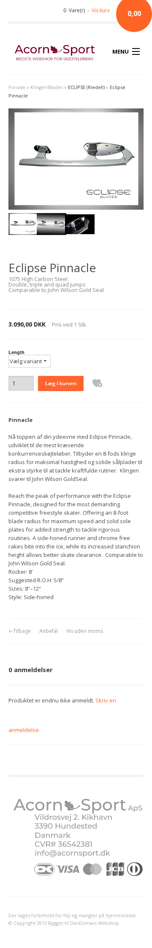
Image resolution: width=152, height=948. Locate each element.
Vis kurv (101, 10)
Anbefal (48, 631)
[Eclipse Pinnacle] (22, 225)
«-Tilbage (19, 631)
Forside (16, 87)
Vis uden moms (84, 631)
